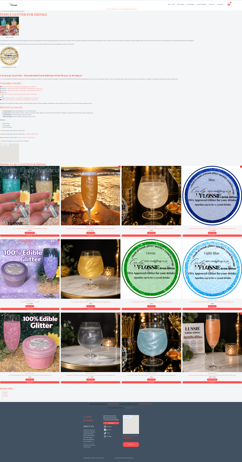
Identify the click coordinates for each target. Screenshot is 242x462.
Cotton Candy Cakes (129, 407)
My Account (220, 4)
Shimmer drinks (91, 443)
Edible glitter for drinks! (23, 14)
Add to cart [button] (90, 233)
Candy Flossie (88, 418)
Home (169, 4)
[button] (111, 423)
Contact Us (212, 4)
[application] (175, 4)
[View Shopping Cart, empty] (228, 4)
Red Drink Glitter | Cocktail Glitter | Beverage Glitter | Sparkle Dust (20, 86)
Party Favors (180, 4)
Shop (173, 4)
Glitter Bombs (190, 4)
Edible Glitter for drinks (113, 404)
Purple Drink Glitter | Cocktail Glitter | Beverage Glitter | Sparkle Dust (22, 98)
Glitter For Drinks (201, 4)
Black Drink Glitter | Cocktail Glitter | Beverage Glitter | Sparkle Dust (21, 99)
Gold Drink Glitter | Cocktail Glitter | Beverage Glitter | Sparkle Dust (21, 94)
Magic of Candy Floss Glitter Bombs (26, 137)
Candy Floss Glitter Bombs (32, 134)
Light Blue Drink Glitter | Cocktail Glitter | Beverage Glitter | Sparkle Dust (24, 88)
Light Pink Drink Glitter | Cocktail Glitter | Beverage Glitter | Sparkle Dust (24, 90)
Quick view (30, 235)
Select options (30, 233)
